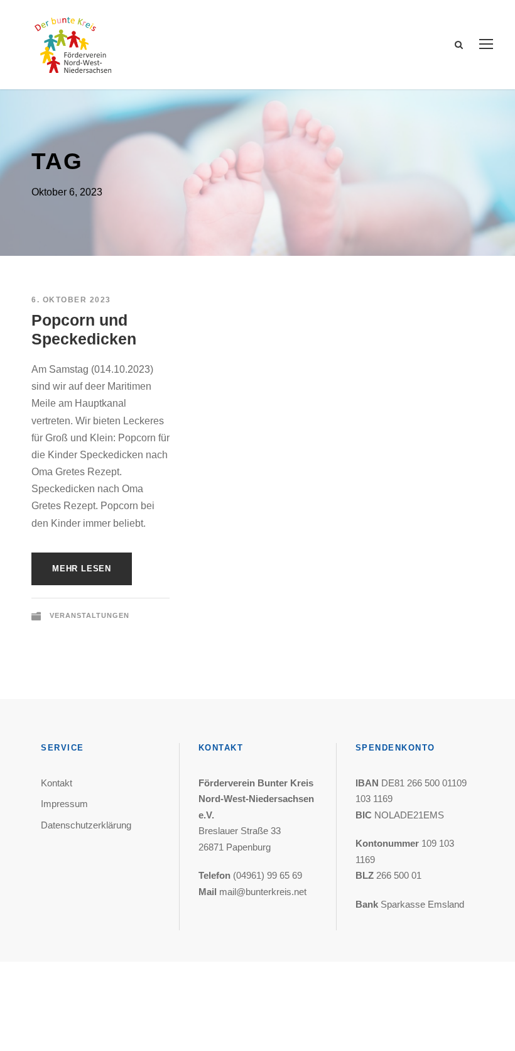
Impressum (64, 803)
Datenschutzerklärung (86, 825)
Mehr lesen (81, 568)
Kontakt (56, 783)
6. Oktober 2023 (71, 299)
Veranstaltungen (89, 615)
